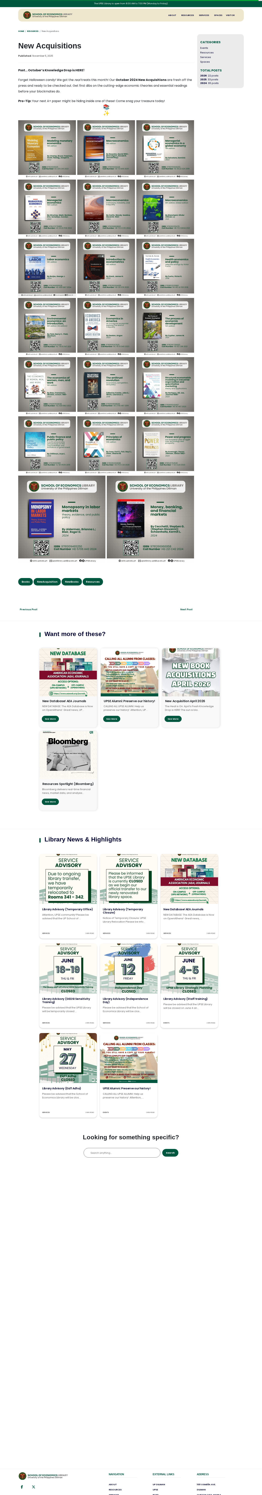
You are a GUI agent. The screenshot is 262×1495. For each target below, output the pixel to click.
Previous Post (28, 609)
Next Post (186, 609)
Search (170, 1152)
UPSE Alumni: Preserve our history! (127, 1088)
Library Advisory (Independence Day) (125, 1000)
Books (26, 581)
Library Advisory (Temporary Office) (67, 909)
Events (204, 48)
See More (50, 718)
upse (155, 1489)
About (172, 15)
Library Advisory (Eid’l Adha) (61, 1088)
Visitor (230, 15)
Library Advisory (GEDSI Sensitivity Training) (66, 1000)
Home (21, 31)
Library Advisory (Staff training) (185, 999)
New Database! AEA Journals (183, 909)
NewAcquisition (47, 581)
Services (204, 15)
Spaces (218, 15)
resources (115, 1489)
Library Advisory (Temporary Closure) (123, 910)
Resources (187, 15)
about (113, 1484)
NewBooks (71, 581)
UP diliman (159, 1484)
